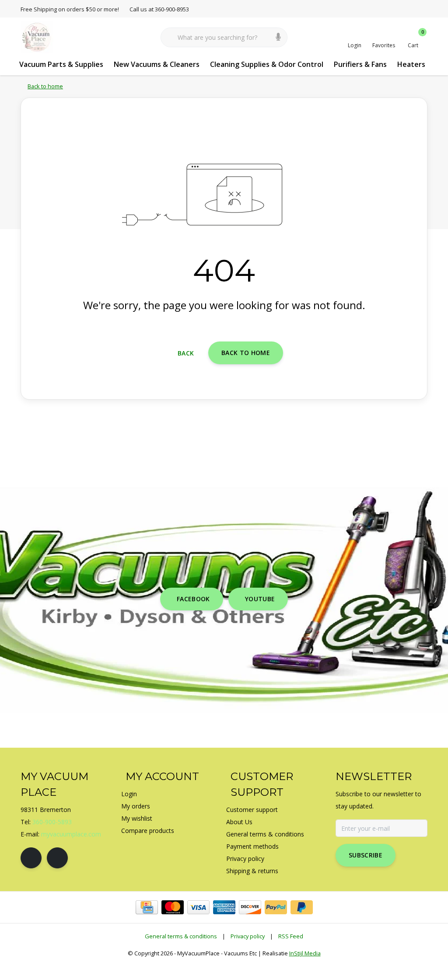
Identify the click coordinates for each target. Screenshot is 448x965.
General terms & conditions (181, 936)
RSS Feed (290, 936)
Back (186, 353)
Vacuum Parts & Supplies (61, 64)
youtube (260, 599)
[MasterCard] (172, 907)
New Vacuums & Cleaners (157, 64)
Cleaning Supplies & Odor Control (266, 64)
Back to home (245, 352)
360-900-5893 (52, 822)
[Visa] (198, 907)
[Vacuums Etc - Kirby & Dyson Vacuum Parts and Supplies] (37, 37)
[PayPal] (276, 907)
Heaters (411, 64)
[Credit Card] (147, 907)
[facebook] (31, 857)
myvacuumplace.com (71, 834)
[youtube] (57, 857)
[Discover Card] (250, 907)
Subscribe (365, 855)
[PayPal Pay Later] (301, 907)
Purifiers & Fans (360, 64)
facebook (193, 599)
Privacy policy (248, 936)
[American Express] (224, 907)
